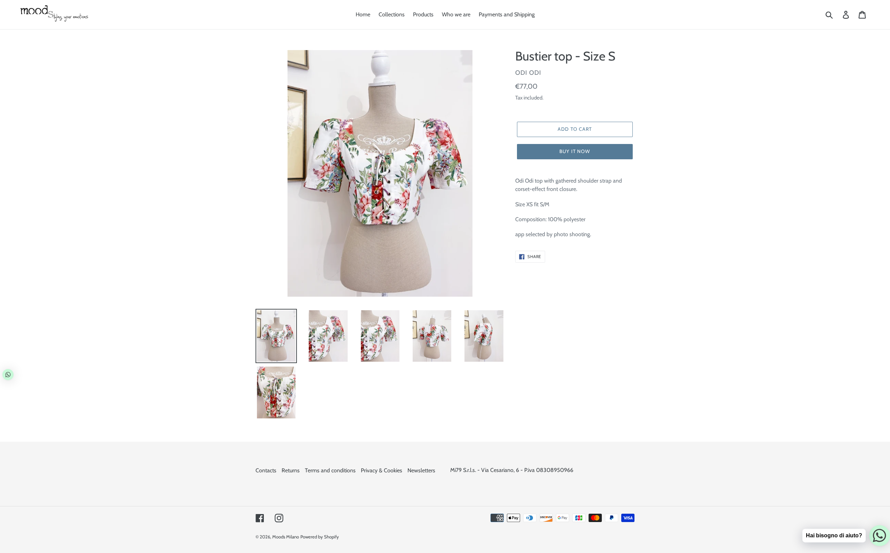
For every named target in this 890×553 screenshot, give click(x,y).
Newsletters (421, 470)
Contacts (266, 470)
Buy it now (574, 151)
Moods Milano (285, 536)
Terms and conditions (330, 470)
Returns (291, 470)
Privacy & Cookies (381, 470)
